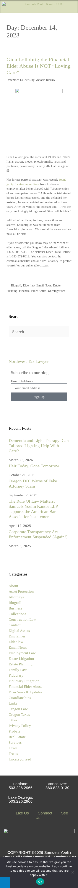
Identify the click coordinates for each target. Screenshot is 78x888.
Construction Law (22, 619)
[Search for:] (39, 332)
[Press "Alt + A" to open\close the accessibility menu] (5, 882)
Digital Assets (19, 631)
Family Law (18, 670)
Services (15, 742)
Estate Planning (20, 664)
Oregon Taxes (19, 715)
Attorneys (16, 597)
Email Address (22, 381)
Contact (15, 625)
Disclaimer (17, 636)
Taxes (13, 748)
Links (13, 703)
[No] (72, 872)
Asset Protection (21, 591)
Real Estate (17, 737)
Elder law (29, 285)
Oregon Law (18, 709)
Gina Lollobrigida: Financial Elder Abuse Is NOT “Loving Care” (38, 66)
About (13, 586)
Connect (44, 813)
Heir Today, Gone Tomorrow (34, 465)
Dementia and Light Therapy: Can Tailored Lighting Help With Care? (39, 445)
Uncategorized (56, 290)
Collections (17, 614)
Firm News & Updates (25, 692)
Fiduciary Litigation (24, 681)
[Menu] (71, 6)
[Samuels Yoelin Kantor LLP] (32, 6)
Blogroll (16, 285)
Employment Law (22, 653)
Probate (14, 731)
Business (15, 608)
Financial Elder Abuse (32, 290)
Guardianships (20, 698)
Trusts (13, 754)
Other (13, 720)
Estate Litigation (21, 659)
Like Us (22, 813)
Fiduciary (16, 675)
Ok (40, 881)
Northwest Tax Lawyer (29, 361)
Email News (43, 285)
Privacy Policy (20, 726)
